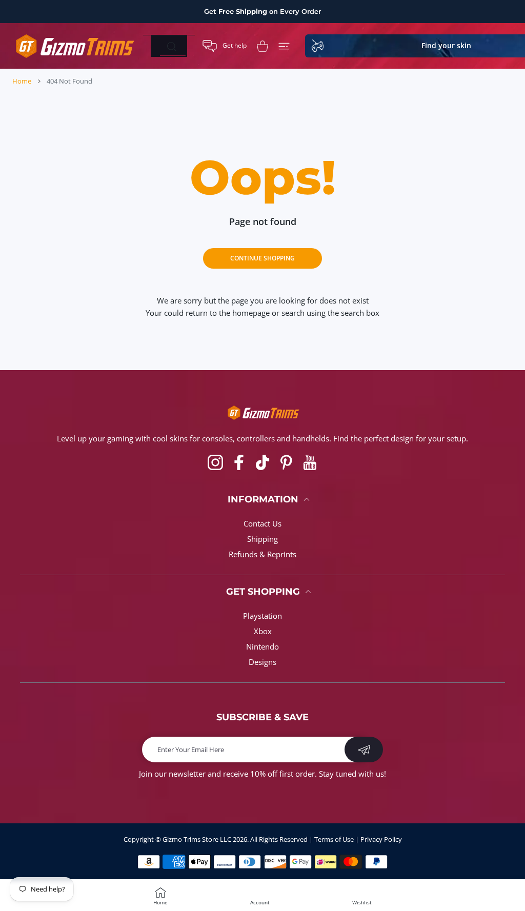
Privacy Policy (381, 839)
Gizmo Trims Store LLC (197, 839)
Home (21, 81)
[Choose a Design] (284, 46)
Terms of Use (334, 839)
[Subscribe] (364, 749)
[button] (224, 46)
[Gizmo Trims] (73, 46)
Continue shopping (262, 258)
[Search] (171, 46)
